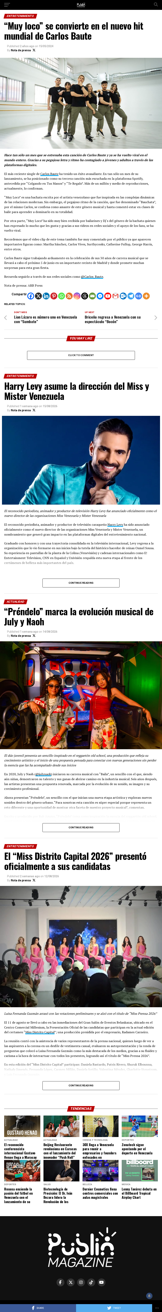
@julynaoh (43, 774)
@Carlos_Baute (92, 276)
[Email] (92, 296)
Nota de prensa (21, 50)
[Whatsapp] (61, 296)
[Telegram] (130, 296)
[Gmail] (115, 296)
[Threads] (84, 296)
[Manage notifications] (149, 1296)
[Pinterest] (53, 296)
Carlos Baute (49, 174)
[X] (38, 296)
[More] (146, 296)
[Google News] (138, 296)
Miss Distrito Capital (40, 1032)
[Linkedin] (46, 296)
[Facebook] (30, 296)
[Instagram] (76, 296)
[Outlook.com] (123, 296)
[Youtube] (107, 296)
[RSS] (69, 296)
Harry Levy (115, 524)
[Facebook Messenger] (100, 296)
